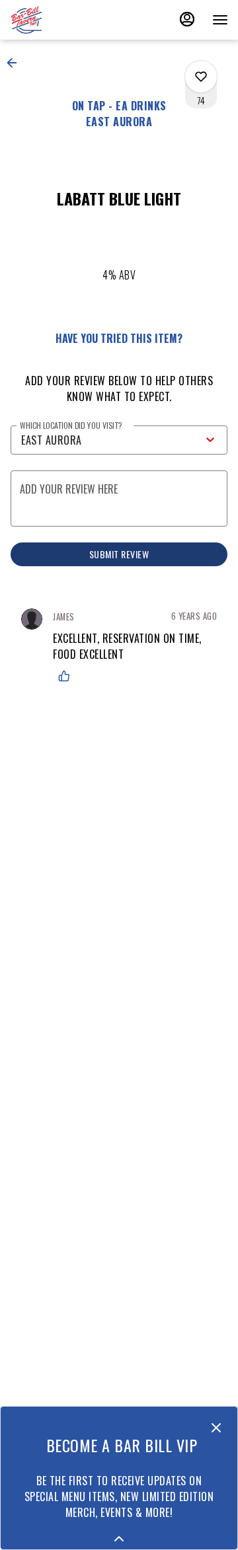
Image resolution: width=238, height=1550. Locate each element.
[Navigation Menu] (220, 20)
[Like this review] (67, 675)
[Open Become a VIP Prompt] (119, 1539)
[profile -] (187, 19)
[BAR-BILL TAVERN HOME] (69, 19)
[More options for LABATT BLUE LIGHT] (201, 76)
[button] (16, 62)
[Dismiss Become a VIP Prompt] (216, 1428)
